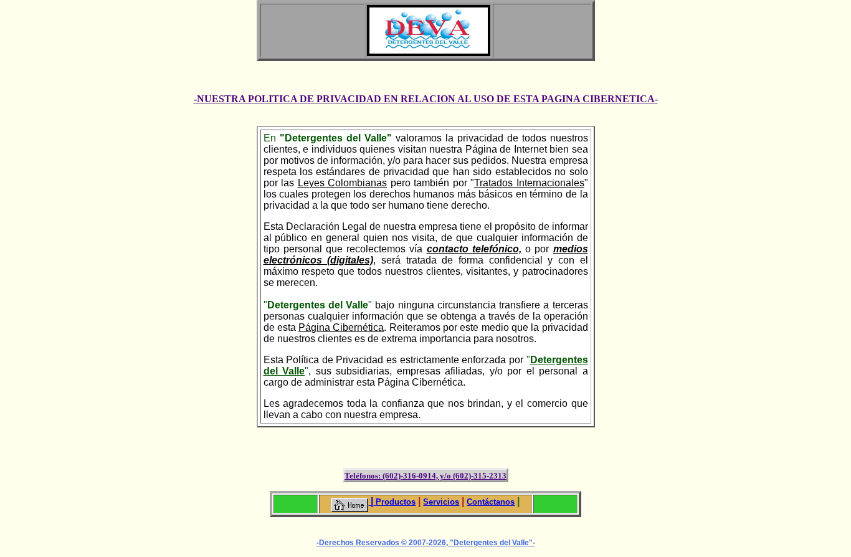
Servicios (441, 502)
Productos (396, 502)
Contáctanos (491, 502)
